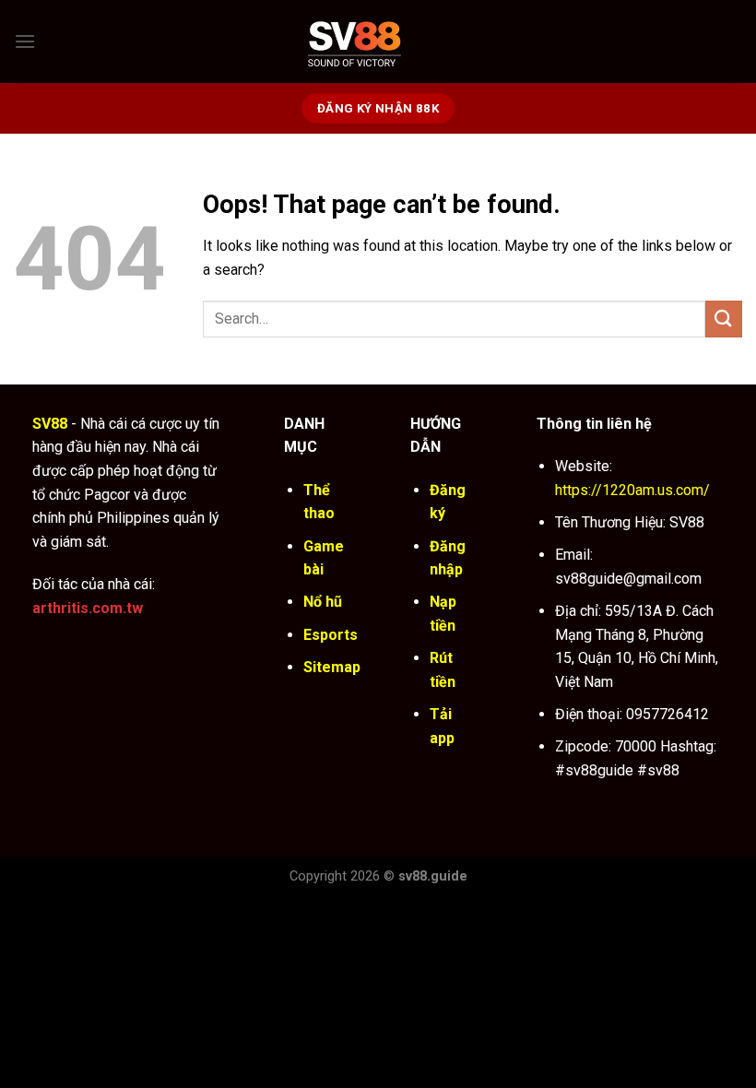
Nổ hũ (322, 601)
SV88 (49, 423)
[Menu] (25, 41)
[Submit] (723, 319)
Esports (330, 635)
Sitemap (331, 667)
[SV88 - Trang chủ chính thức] (378, 41)
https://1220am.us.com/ (632, 490)
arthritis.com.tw (87, 608)
